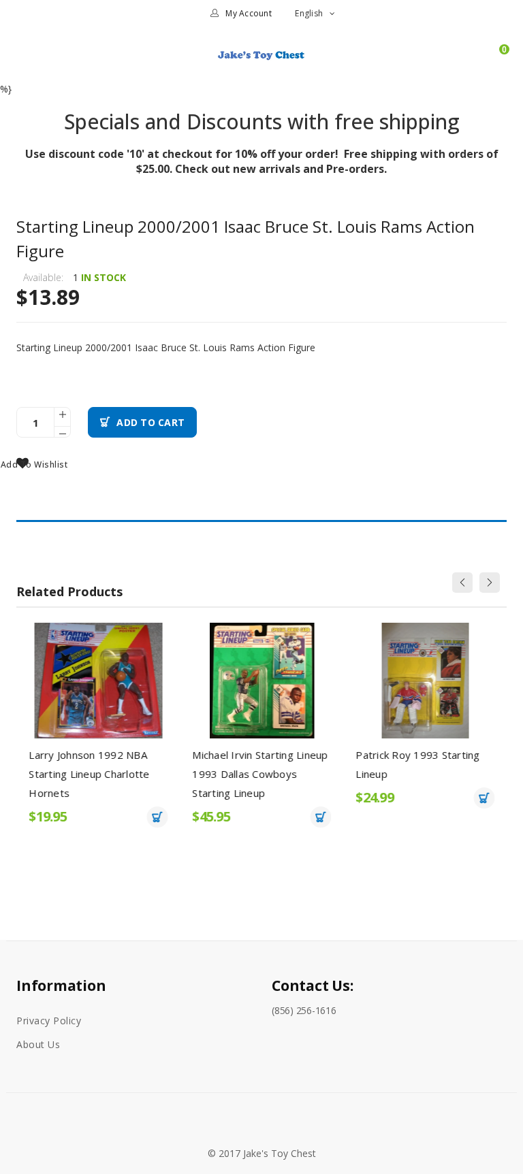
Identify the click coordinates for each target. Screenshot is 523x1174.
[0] (498, 60)
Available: (43, 277)
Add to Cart (150, 422)
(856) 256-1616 (304, 1010)
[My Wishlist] (474, 60)
